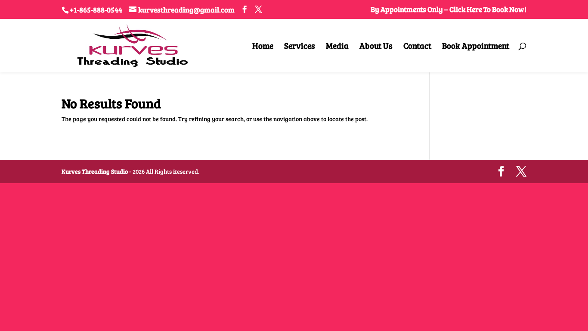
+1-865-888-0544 (96, 10)
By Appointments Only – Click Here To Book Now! (448, 10)
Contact (417, 47)
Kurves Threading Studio (95, 171)
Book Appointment (475, 47)
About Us (376, 47)
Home (262, 47)
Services (299, 47)
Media (337, 47)
